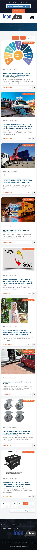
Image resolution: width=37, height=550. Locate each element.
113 (20, 503)
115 (31, 503)
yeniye (15, 38)
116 (4, 506)
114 (26, 503)
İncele (29, 87)
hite (23, 38)
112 (14, 503)
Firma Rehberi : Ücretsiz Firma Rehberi (18, 546)
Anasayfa (12, 25)
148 (10, 506)
